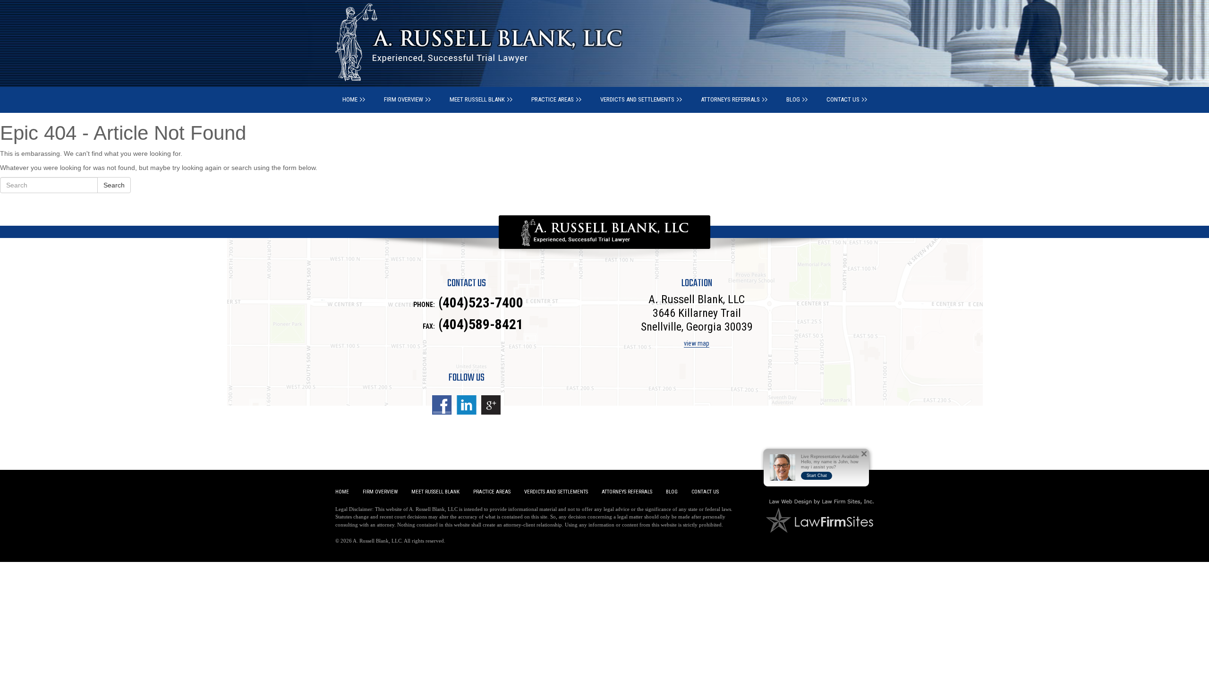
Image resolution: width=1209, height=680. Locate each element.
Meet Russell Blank (477, 99)
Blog (793, 99)
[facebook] (443, 404)
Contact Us (843, 99)
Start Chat (817, 475)
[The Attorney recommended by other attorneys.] (479, 42)
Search (114, 185)
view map (696, 343)
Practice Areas (552, 99)
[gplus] (491, 404)
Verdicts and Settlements (637, 99)
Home (350, 99)
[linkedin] (467, 404)
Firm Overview (403, 99)
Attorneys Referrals (730, 99)
